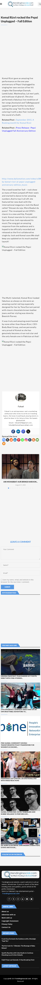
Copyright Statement (10, 921)
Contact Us (6, 927)
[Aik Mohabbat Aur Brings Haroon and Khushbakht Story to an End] (20, 466)
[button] (4, 471)
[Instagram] (23, 431)
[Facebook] (13, 431)
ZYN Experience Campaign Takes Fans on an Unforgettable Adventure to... (19, 710)
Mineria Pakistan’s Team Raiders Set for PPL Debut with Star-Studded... (19, 677)
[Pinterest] (18, 439)
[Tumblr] (29, 439)
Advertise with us (9, 914)
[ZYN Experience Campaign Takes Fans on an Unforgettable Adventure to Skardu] (20, 696)
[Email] (37, 439)
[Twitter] (28, 431)
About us (5, 911)
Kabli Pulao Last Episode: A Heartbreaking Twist (18, 960)
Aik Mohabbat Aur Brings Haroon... (20, 482)
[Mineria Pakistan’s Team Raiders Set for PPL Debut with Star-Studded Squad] (20, 662)
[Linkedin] (18, 431)
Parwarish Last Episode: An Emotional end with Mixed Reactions (19, 780)
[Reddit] (11, 439)
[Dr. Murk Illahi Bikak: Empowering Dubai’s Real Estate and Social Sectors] (20, 831)
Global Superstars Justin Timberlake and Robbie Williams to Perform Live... (18, 813)
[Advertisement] (20, 54)
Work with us (7, 918)
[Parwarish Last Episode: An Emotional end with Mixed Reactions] (20, 764)
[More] (3, 443)
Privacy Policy (7, 924)
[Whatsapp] (22, 439)
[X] (7, 439)
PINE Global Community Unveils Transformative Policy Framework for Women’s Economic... (17, 745)
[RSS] (33, 439)
